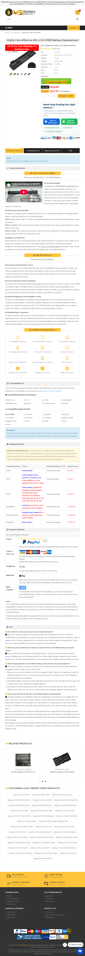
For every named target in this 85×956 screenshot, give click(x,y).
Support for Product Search (51, 391)
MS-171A (7, 424)
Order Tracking (12, 912)
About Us (10, 896)
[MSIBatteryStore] (20, 12)
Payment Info (11, 917)
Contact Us (74, 28)
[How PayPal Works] (49, 937)
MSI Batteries (15, 32)
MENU (9, 28)
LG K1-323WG (9, 417)
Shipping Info (11, 915)
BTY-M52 (45, 400)
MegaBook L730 (10, 421)
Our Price (45, 91)
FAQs (70, 150)
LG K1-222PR (46, 414)
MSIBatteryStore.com (27, 945)
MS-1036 (45, 421)
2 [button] (42, 781)
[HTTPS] (62, 937)
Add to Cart (67, 96)
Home (7, 32)
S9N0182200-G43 (11, 403)
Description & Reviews (14, 150)
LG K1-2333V (65, 414)
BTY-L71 (26, 400)
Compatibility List (33, 150)
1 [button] (39, 781)
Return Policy (49, 901)
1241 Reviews (56, 49)
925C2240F (27, 403)
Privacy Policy (11, 904)
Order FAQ (49, 898)
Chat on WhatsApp (70, 122)
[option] (22, 60)
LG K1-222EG (28, 414)
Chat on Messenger (53, 122)
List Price (45, 87)
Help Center (49, 896)
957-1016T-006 (9, 400)
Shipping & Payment (51, 150)
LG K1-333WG (28, 417)
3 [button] (45, 781)
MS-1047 (64, 421)
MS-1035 (26, 421)
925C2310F (64, 403)
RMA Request (50, 917)
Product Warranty (12, 898)
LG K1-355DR (46, 417)
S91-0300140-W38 (48, 403)
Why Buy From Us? (13, 901)
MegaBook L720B (67, 417)
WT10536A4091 (66, 400)
